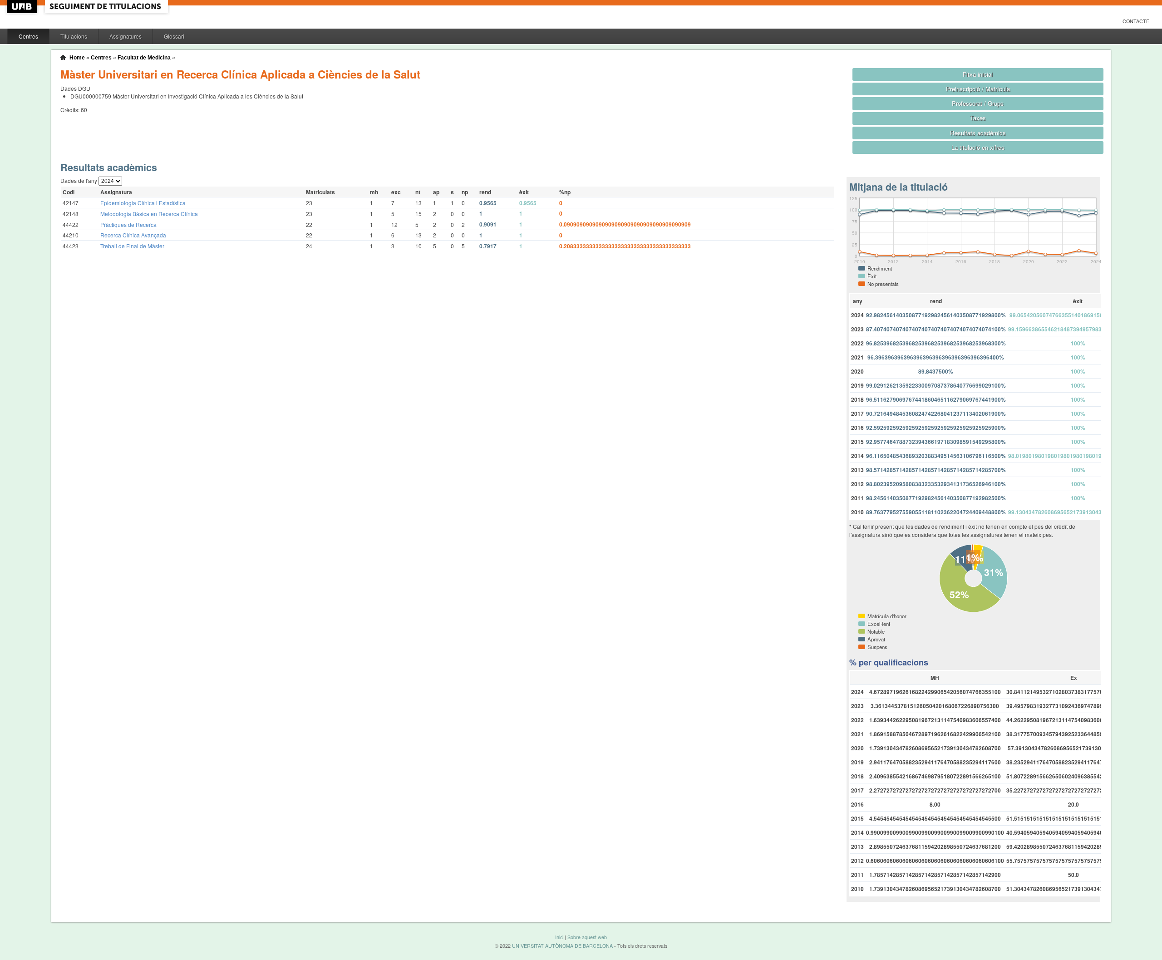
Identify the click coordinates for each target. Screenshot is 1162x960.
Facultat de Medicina (144, 57)
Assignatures (125, 36)
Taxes (978, 117)
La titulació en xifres (977, 147)
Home (77, 57)
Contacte (1136, 21)
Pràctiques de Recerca (128, 224)
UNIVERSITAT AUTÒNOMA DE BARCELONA (562, 945)
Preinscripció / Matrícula (978, 88)
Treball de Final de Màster (132, 246)
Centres (28, 36)
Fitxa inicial (978, 74)
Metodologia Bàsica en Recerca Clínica (149, 213)
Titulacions (73, 36)
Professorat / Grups (978, 103)
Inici (559, 937)
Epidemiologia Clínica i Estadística (143, 203)
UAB (23, 6)
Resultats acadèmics (978, 132)
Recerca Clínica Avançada (133, 235)
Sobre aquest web (587, 937)
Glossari (174, 36)
